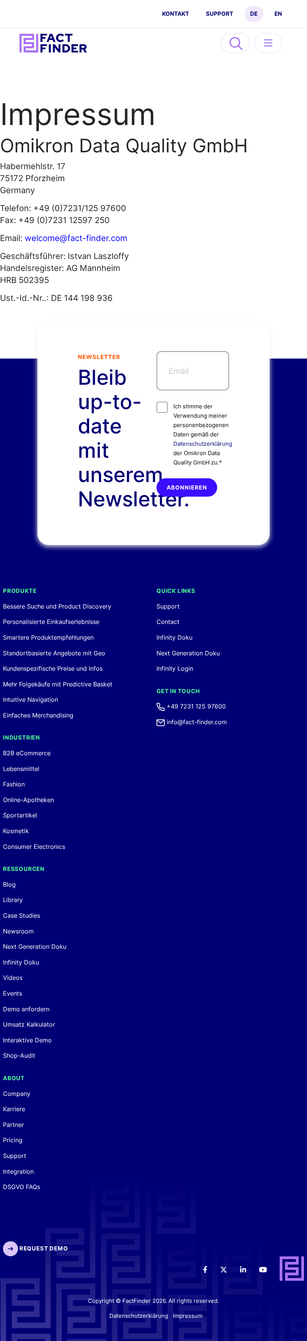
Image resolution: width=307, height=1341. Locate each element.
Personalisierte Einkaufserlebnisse (51, 621)
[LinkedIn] (248, 1269)
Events (12, 993)
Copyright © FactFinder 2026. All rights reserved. (153, 1300)
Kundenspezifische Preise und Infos (53, 668)
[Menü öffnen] (268, 43)
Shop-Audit (19, 1055)
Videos (12, 977)
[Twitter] (228, 1269)
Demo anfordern (26, 1009)
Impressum (188, 1315)
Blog (9, 884)
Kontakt (175, 13)
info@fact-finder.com (196, 722)
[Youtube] (268, 1269)
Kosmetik (16, 831)
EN (278, 13)
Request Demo (43, 1248)
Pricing (12, 1140)
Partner (13, 1124)
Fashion (14, 784)
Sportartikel (20, 815)
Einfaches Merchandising (38, 715)
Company (16, 1093)
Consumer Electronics (34, 846)
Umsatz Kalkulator (29, 1024)
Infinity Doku (21, 962)
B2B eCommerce (27, 753)
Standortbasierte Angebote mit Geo (54, 653)
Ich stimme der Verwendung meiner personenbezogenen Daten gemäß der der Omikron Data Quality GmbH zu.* (201, 434)
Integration (18, 1171)
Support (219, 13)
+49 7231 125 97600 (195, 706)
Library (13, 899)
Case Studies (21, 915)
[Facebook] (210, 1269)
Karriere (14, 1109)
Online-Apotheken (28, 800)
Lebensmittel (21, 768)
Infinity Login (174, 668)
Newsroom (18, 931)
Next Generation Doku (34, 946)
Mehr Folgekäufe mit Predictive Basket (57, 684)
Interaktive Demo (27, 1040)
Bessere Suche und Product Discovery (57, 606)
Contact (167, 621)
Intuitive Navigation (30, 699)
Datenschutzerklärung (202, 443)
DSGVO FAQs (21, 1187)
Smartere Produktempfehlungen (48, 637)
